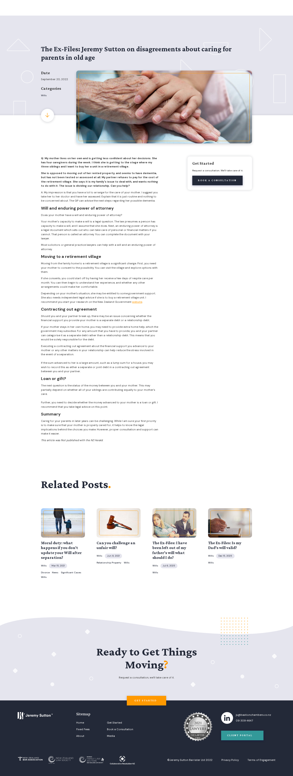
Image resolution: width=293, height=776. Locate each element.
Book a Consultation (120, 729)
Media (111, 736)
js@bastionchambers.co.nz (253, 715)
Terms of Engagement (261, 760)
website (137, 302)
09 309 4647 (244, 720)
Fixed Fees (83, 729)
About (80, 736)
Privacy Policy (230, 760)
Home (80, 722)
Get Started (114, 722)
